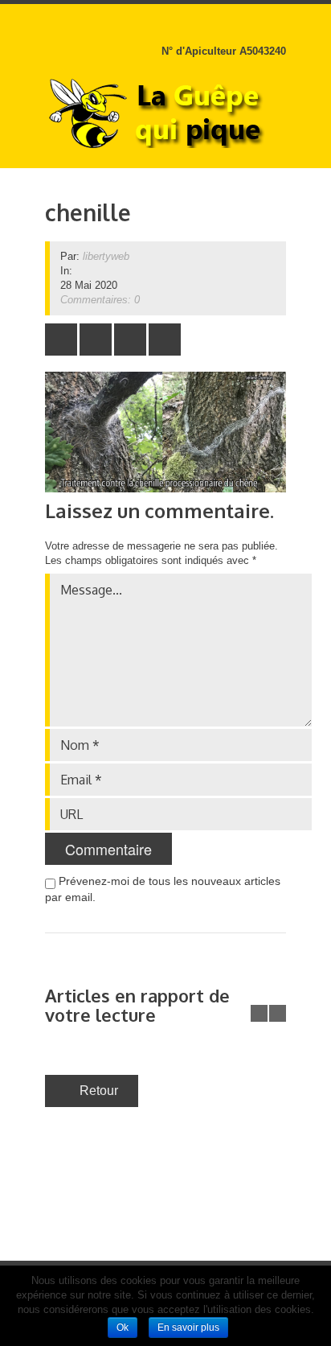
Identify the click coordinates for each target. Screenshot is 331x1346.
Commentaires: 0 (100, 300)
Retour (99, 1090)
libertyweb (106, 256)
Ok (122, 1327)
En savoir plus (188, 1327)
